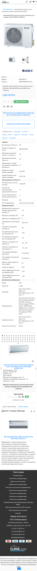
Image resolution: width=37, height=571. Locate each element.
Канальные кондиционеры (18, 496)
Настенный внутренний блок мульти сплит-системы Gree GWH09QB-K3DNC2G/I (19, 366)
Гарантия (17, 134)
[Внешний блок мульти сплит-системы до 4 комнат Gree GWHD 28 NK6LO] (18, 36)
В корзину (22, 102)
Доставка (24, 134)
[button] (31, 411)
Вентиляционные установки (18, 510)
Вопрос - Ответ (7, 134)
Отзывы (25, 131)
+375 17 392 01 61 (18, 528)
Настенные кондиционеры (18, 478)
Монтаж (4, 138)
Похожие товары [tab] (23, 406)
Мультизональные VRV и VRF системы (18, 507)
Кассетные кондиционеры (18, 499)
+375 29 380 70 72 (18, 531)
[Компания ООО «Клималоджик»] (18, 548)
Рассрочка (12, 138)
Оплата (31, 134)
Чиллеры (18, 513)
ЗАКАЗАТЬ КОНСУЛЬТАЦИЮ (18, 124)
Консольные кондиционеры (18, 490)
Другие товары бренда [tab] (9, 406)
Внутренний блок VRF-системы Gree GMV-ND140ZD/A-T (18, 438)
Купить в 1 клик (19, 400)
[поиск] (36, 2)
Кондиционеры (8, 9)
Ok (19, 568)
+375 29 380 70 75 (18, 534)
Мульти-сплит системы (18, 481)
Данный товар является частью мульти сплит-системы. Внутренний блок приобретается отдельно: (18, 88)
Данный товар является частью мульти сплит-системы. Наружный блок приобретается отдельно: (18, 386)
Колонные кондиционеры (18, 493)
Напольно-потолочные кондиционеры (18, 487)
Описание (17, 131)
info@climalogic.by (19, 537)
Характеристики (7, 131)
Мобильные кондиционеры (18, 484)
